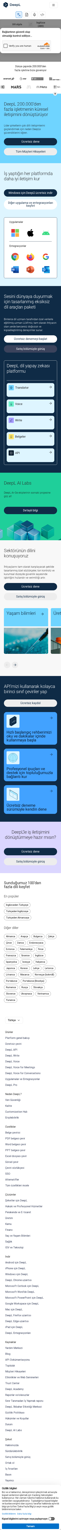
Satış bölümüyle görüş (30, 349)
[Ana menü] (53, 5)
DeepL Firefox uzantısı (18, 1315)
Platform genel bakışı (17, 1038)
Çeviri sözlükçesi (14, 1167)
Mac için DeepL (14, 1309)
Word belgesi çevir (15, 1144)
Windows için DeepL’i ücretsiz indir (30, 193)
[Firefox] (30, 257)
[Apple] (30, 233)
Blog (7, 1353)
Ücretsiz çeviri (13, 1043)
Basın (8, 1474)
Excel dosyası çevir (16, 1156)
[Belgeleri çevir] (26, 14)
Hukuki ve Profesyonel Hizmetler (23, 1206)
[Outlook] (46, 269)
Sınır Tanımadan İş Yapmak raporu (24, 1400)
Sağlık (8, 1241)
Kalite (8, 1105)
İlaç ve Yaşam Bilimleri (17, 1235)
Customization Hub (16, 1111)
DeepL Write (12, 1055)
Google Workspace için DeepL (22, 1303)
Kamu (8, 1224)
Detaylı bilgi (30, 510)
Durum (9, 1424)
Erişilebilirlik (12, 1117)
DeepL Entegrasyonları (18, 1333)
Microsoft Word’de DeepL (20, 1291)
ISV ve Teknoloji (14, 1247)
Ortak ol (9, 1462)
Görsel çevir (11, 1162)
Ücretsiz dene (30, 851)
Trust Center (12, 1383)
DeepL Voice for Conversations (23, 1073)
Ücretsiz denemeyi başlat (30, 339)
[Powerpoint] (30, 269)
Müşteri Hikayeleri (15, 1371)
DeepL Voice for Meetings (20, 1067)
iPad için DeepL (14, 1327)
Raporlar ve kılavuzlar (17, 1395)
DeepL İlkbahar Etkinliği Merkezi (23, 1406)
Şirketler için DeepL (16, 1200)
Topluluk (10, 1365)
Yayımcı (9, 1480)
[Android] (46, 233)
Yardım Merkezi (14, 1348)
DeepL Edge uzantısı (17, 1321)
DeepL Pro (11, 1085)
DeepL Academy (14, 1389)
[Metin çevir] (19, 14)
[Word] (15, 269)
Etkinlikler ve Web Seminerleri (22, 1377)
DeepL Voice (12, 1061)
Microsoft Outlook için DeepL (22, 1286)
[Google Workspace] (46, 257)
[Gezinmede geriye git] (7, 665)
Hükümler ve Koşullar (17, 1418)
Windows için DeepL (16, 1274)
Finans (9, 1229)
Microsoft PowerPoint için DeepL (24, 1297)
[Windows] (15, 233)
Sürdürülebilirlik (14, 1451)
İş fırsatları (11, 1468)
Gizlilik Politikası (14, 1412)
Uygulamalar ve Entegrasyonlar (22, 1079)
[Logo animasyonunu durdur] (55, 94)
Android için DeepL (16, 1262)
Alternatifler (12, 1179)
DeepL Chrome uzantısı (18, 1280)
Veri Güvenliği (12, 1100)
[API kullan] (42, 14)
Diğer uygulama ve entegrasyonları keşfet (30, 204)
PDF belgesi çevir (15, 1138)
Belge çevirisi (12, 1132)
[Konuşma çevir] (34, 14)
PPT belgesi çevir (15, 1150)
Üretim (9, 1218)
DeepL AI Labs (13, 1430)
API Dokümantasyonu (17, 1359)
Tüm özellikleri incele (17, 1185)
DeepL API (11, 1049)
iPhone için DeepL (15, 1268)
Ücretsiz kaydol (30, 703)
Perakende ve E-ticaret (18, 1212)
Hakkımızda (12, 1445)
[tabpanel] (30, 40)
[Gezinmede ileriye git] (15, 665)
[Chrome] (15, 257)
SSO (7, 1173)
